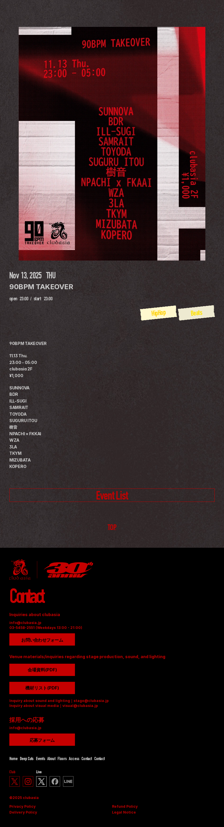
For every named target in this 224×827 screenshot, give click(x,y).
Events (40, 759)
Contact (86, 759)
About (51, 759)
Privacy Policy (22, 806)
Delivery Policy (23, 812)
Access (74, 759)
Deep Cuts (27, 759)
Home (13, 759)
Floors (61, 759)
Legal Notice (124, 812)
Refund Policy (125, 806)
